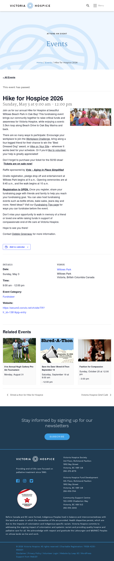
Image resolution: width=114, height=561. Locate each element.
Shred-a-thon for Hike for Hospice (26, 394)
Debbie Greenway (22, 234)
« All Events (9, 77)
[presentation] (19, 350)
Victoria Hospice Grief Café (95, 394)
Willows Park (64, 269)
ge (57, 204)
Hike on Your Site (39, 146)
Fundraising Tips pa (45, 204)
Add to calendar (17, 246)
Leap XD (75, 553)
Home (40, 62)
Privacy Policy (34, 553)
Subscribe (57, 436)
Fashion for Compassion (91, 366)
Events (48, 62)
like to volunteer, (57, 150)
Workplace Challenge (38, 138)
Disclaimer (21, 553)
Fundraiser (9, 296)
